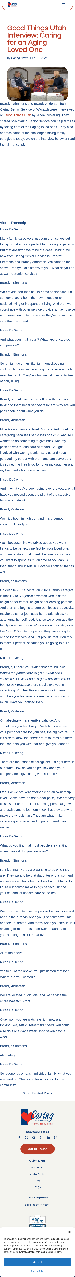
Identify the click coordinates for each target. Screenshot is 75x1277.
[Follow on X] (26, 1137)
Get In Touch (38, 1149)
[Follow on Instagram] (56, 1137)
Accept (37, 1262)
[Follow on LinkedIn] (48, 1137)
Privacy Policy (37, 1271)
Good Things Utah (18, 115)
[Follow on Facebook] (19, 1137)
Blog (37, 1180)
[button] (69, 1232)
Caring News (19, 58)
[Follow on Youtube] (34, 1137)
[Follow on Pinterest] (41, 1137)
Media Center (37, 1174)
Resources (37, 1167)
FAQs (37, 1187)
